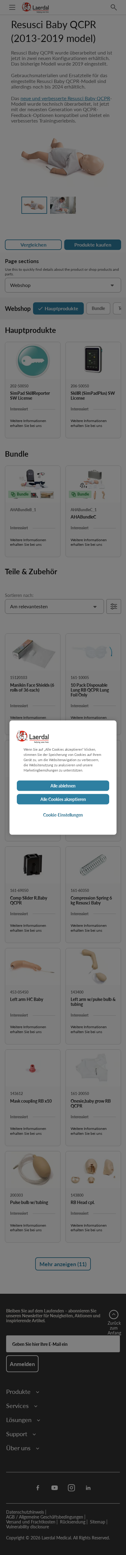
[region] (63, 777)
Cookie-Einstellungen (63, 815)
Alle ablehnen (63, 786)
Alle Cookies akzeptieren (63, 799)
